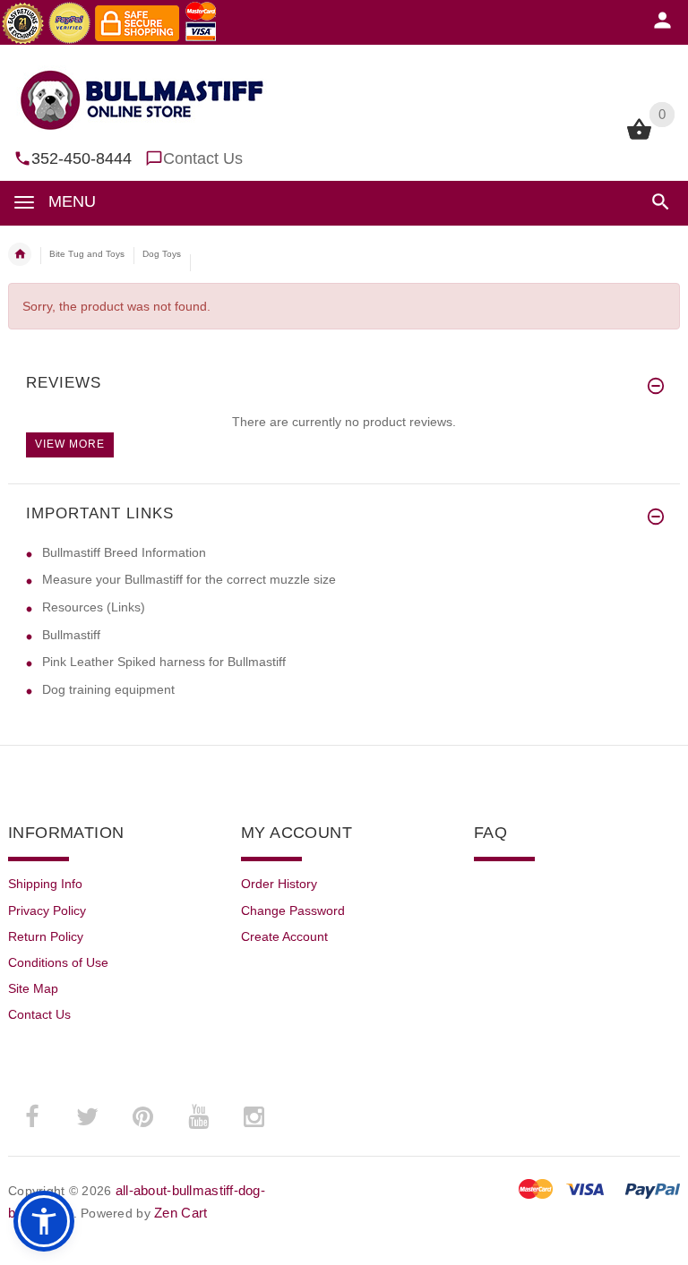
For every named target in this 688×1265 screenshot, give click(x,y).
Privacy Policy (47, 910)
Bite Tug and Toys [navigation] (87, 254)
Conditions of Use (58, 962)
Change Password (293, 910)
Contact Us (203, 158)
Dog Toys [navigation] (161, 254)
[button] (657, 202)
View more (70, 444)
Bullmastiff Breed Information (124, 552)
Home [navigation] (19, 254)
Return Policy (45, 936)
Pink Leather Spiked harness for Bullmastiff (164, 661)
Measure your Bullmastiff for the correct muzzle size (189, 579)
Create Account (284, 936)
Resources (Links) (93, 607)
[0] (639, 138)
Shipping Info (45, 883)
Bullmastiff (71, 635)
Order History (279, 883)
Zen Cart (180, 1212)
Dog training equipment (108, 689)
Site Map (33, 988)
